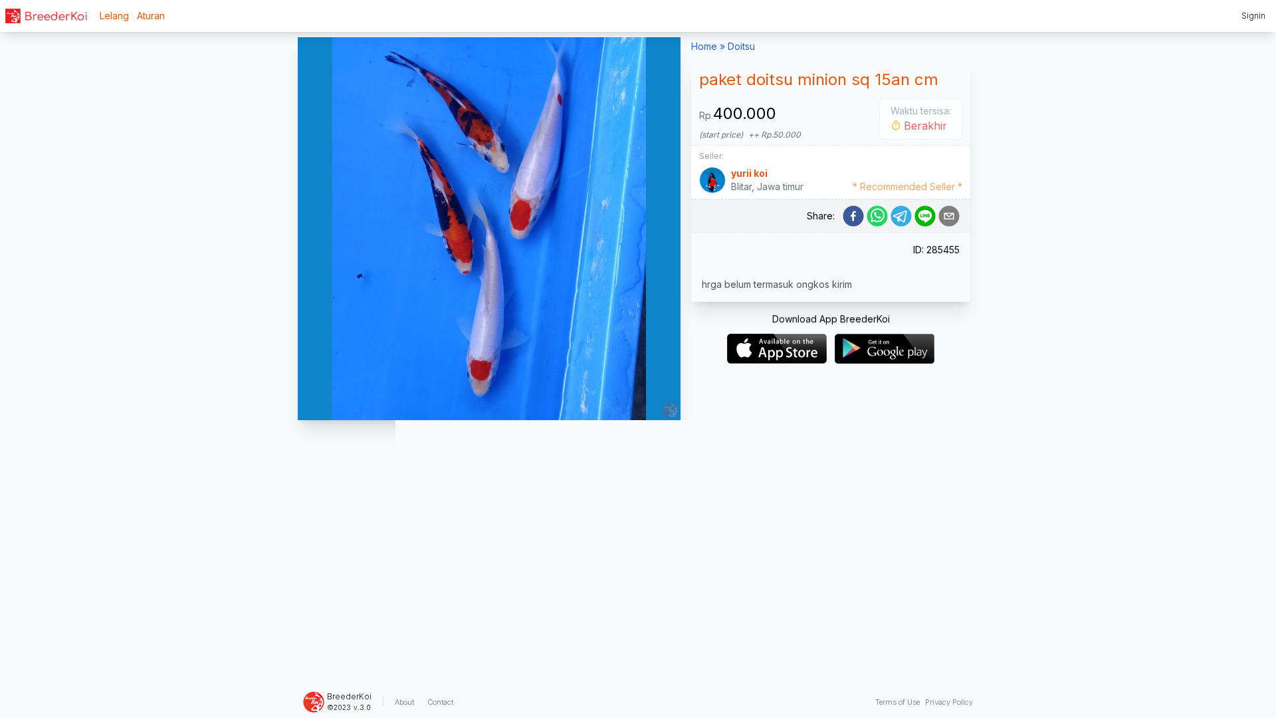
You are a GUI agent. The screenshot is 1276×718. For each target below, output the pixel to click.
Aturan (151, 15)
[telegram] (901, 216)
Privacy (949, 702)
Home (704, 46)
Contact (440, 702)
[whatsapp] (877, 216)
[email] (949, 216)
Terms (897, 702)
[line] (925, 216)
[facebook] (853, 216)
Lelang (114, 15)
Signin (1253, 16)
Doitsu (741, 46)
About (404, 702)
